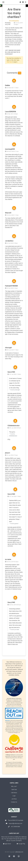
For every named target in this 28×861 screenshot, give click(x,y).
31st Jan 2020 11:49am (15, 374)
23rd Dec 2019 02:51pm (15, 604)
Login (14, 796)
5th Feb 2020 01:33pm (12, 288)
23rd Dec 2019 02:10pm (12, 561)
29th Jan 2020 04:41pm (15, 428)
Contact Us (14, 802)
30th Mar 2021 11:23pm (12, 87)
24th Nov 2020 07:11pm (12, 151)
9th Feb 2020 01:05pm (12, 243)
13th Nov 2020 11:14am (12, 215)
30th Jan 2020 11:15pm (12, 350)
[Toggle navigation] (3, 2)
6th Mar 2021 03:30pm (12, 114)
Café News (14, 792)
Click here (9, 62)
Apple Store (7, 843)
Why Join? (14, 786)
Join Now (14, 799)
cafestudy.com (19, 852)
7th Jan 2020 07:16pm (12, 455)
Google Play (21, 843)
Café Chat (14, 789)
